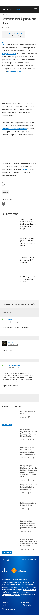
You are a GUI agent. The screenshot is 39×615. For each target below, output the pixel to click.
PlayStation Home (14, 72)
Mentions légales (8, 609)
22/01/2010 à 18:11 (13, 345)
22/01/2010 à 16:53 (13, 322)
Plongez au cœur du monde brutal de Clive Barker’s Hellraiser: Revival (28, 487)
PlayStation (13, 9)
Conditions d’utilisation (6, 604)
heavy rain (5, 192)
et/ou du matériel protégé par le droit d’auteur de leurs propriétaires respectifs (19, 592)
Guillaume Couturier (15, 33)
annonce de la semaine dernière (14, 129)
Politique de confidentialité (25, 604)
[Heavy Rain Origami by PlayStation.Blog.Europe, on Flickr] (18, 156)
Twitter (24, 169)
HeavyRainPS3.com (9, 54)
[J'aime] (29, 417)
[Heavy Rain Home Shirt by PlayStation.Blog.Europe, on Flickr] (18, 93)
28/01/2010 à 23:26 (13, 367)
